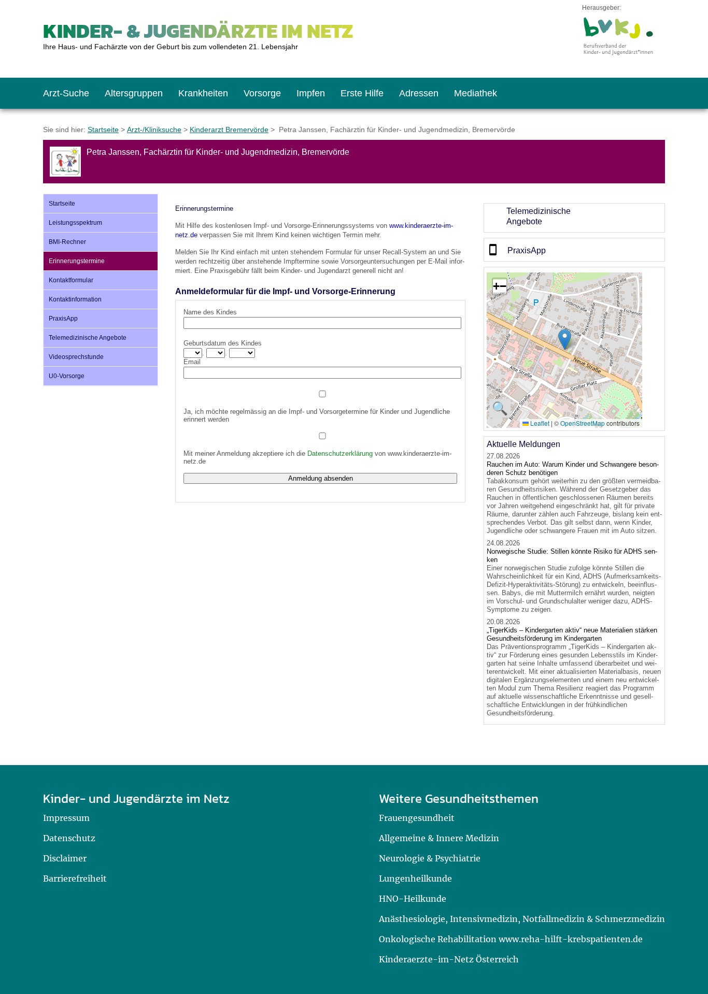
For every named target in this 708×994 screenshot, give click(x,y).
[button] (564, 339)
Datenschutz (69, 838)
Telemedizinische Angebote (87, 337)
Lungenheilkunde (415, 878)
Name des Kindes (210, 312)
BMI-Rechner (67, 242)
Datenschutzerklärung (340, 453)
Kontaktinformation (75, 299)
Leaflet (539, 423)
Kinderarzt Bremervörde (229, 129)
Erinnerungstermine (77, 261)
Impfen (310, 93)
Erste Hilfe (362, 93)
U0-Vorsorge (66, 376)
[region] (574, 218)
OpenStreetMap (582, 423)
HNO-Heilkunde (412, 899)
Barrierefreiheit (75, 878)
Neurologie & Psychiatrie (429, 858)
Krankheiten (203, 93)
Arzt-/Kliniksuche (154, 129)
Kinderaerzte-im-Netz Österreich (449, 959)
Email (192, 362)
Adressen (418, 93)
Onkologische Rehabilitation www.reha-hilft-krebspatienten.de (511, 939)
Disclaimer (65, 858)
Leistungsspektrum (75, 222)
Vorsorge (262, 93)
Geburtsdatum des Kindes (222, 343)
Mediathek (475, 93)
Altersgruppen (134, 93)
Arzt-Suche (66, 93)
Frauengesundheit (417, 818)
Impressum (66, 818)
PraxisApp (63, 318)
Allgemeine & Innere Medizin (439, 838)
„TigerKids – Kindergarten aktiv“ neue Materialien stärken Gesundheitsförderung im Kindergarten (572, 634)
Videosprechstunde (76, 357)
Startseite (103, 129)
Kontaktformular (71, 280)
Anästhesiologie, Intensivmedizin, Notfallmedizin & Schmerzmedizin (522, 919)
